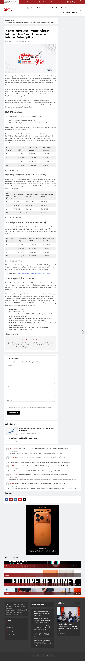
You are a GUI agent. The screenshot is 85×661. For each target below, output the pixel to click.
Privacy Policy (11, 634)
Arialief (12, 483)
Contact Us (10, 627)
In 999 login (13, 448)
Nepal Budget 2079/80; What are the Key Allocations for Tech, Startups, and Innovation (43, 474)
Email (9, 393)
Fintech (74, 12)
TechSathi (23, 433)
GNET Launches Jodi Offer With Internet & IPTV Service (33, 274)
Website (9, 400)
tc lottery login (14, 474)
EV (62, 8)
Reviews (46, 8)
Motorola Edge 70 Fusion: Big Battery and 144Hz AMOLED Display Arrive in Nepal (41, 635)
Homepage (10, 631)
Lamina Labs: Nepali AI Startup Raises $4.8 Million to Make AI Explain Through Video (37, 2)
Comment (10, 366)
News (33, 8)
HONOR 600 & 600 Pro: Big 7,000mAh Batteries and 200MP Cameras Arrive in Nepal (42, 620)
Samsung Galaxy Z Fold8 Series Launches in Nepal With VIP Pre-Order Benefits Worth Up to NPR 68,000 (42, 643)
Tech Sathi (9, 41)
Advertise (10, 624)
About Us (9, 620)
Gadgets (39, 8)
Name (9, 386)
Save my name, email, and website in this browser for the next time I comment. (30, 407)
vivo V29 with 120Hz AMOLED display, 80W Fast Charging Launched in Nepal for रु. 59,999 (43, 448)
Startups (67, 8)
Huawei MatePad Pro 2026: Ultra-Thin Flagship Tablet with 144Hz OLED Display (42, 613)
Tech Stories (66, 12)
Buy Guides (55, 8)
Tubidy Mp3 (13, 457)
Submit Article (11, 638)
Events (75, 8)
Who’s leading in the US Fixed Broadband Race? (22, 438)
